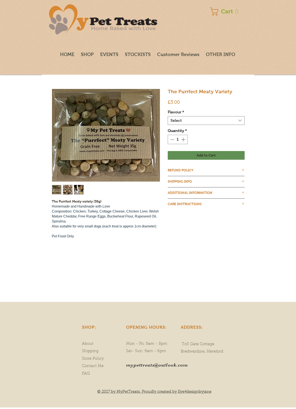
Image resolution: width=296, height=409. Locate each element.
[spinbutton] (177, 139)
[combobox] (206, 120)
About (87, 344)
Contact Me (93, 366)
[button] (225, 11)
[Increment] (183, 139)
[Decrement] (171, 139)
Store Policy (93, 359)
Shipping (91, 351)
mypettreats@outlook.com (157, 365)
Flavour (176, 112)
